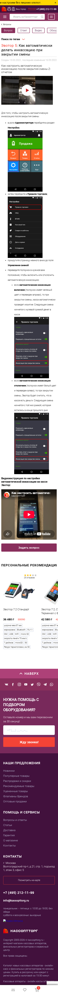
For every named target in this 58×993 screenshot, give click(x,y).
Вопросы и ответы (15, 820)
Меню (50, 17)
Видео (38, 30)
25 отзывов (29, 578)
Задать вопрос (29, 547)
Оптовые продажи (15, 801)
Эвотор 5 (9, 45)
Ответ (23, 30)
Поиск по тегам (10, 39)
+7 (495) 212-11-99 (46, 9)
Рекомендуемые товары (18, 786)
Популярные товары (16, 775)
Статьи (7, 825)
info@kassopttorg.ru (16, 900)
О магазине (10, 840)
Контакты (9, 845)
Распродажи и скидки (17, 781)
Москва (32, 9)
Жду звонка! (29, 742)
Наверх (31, 673)
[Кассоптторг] (4, 9)
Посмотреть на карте (29, 880)
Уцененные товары (15, 791)
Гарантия (9, 835)
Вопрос (8, 30)
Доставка (9, 830)
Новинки (9, 770)
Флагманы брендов (15, 796)
